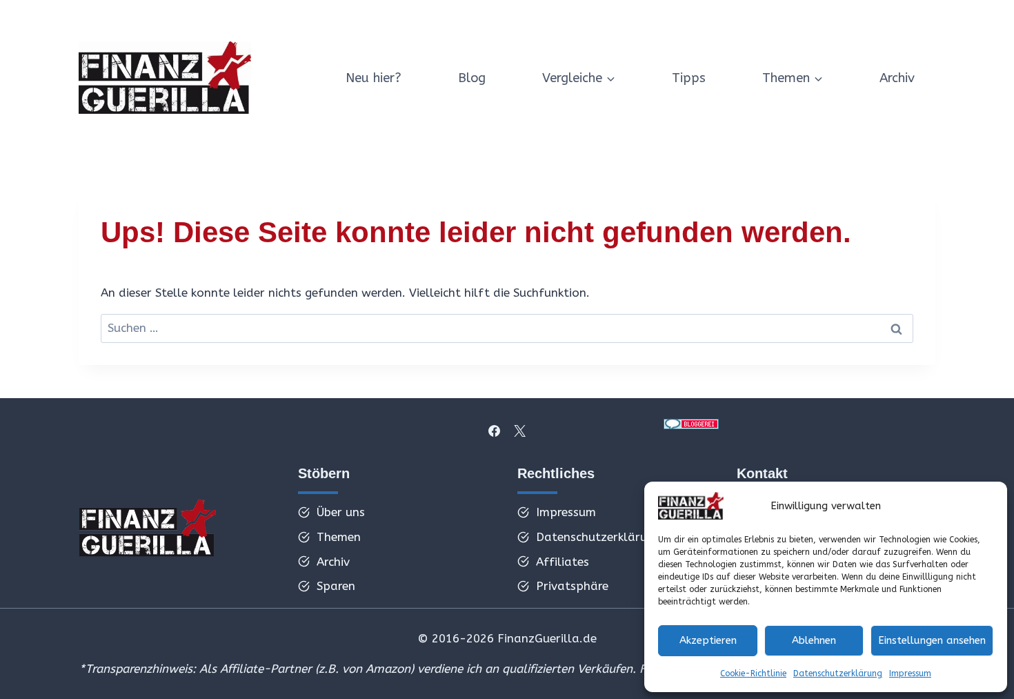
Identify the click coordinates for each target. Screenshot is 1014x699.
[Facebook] (494, 430)
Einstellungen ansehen (932, 640)
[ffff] (148, 532)
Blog (472, 78)
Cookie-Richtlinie (753, 673)
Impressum (910, 673)
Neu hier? (373, 78)
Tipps (689, 78)
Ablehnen (814, 640)
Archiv (897, 78)
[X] (519, 430)
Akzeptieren (708, 640)
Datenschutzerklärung (837, 673)
